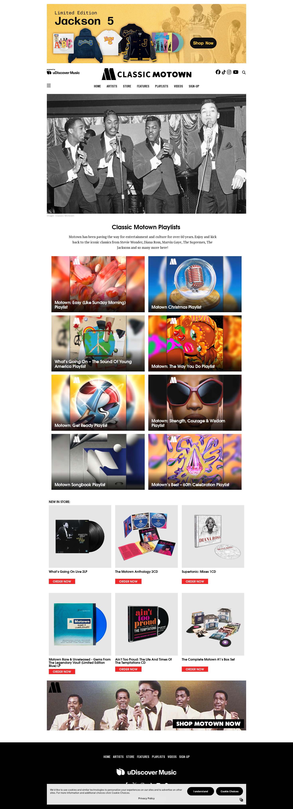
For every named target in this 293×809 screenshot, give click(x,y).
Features (143, 86)
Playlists (161, 86)
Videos (178, 86)
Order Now (62, 581)
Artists (112, 86)
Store (127, 86)
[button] (80, 544)
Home (97, 86)
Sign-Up (194, 86)
